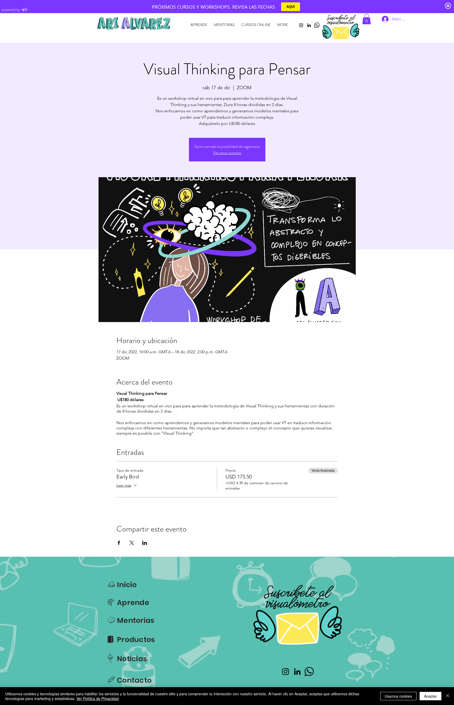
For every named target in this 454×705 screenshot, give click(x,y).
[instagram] (301, 25)
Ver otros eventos (227, 153)
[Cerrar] (448, 696)
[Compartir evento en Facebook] (118, 543)
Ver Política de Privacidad (97, 698)
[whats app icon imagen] (316, 25)
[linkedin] (309, 25)
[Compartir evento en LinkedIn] (144, 543)
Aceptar (430, 696)
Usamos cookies (398, 696)
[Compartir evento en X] (131, 543)
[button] (366, 19)
